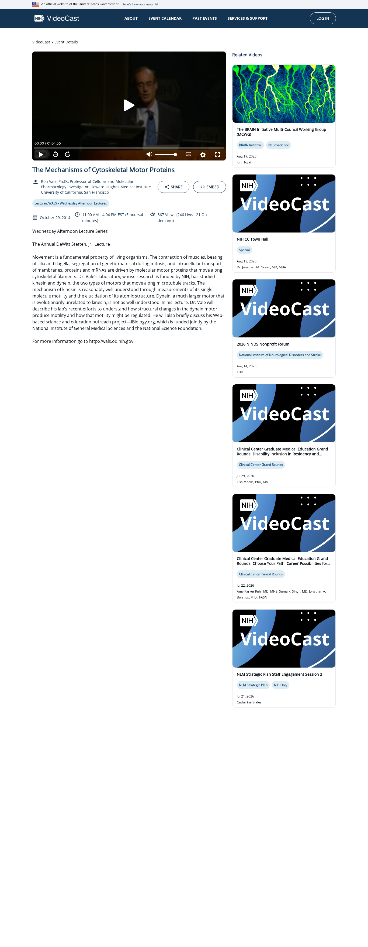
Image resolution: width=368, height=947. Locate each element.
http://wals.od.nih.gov (111, 341)
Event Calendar (165, 18)
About (131, 18)
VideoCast (41, 42)
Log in (323, 18)
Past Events (204, 18)
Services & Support (248, 18)
